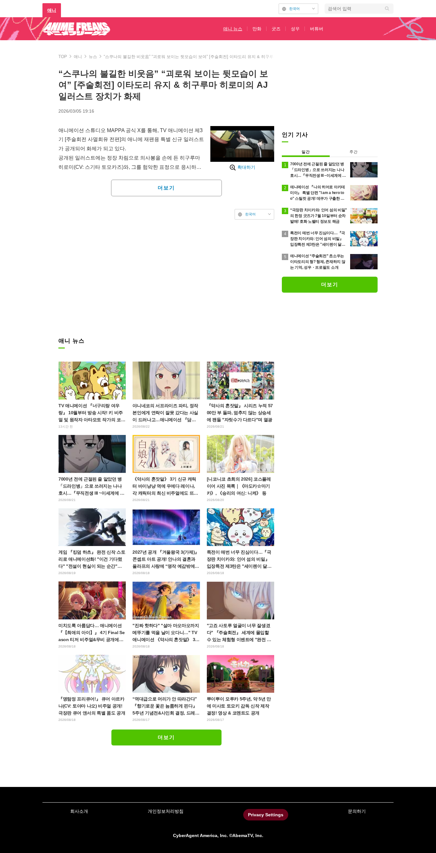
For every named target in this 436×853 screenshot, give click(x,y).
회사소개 (79, 811)
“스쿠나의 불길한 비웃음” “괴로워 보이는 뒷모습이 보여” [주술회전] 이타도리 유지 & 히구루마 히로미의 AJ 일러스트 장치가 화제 (223, 56)
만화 (256, 28)
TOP (62, 56)
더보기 (166, 188)
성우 (295, 28)
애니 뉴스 (232, 28)
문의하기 (357, 811)
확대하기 (246, 167)
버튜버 (316, 28)
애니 (51, 10)
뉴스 (93, 56)
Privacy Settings (265, 814)
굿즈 (276, 28)
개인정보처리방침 (166, 811)
